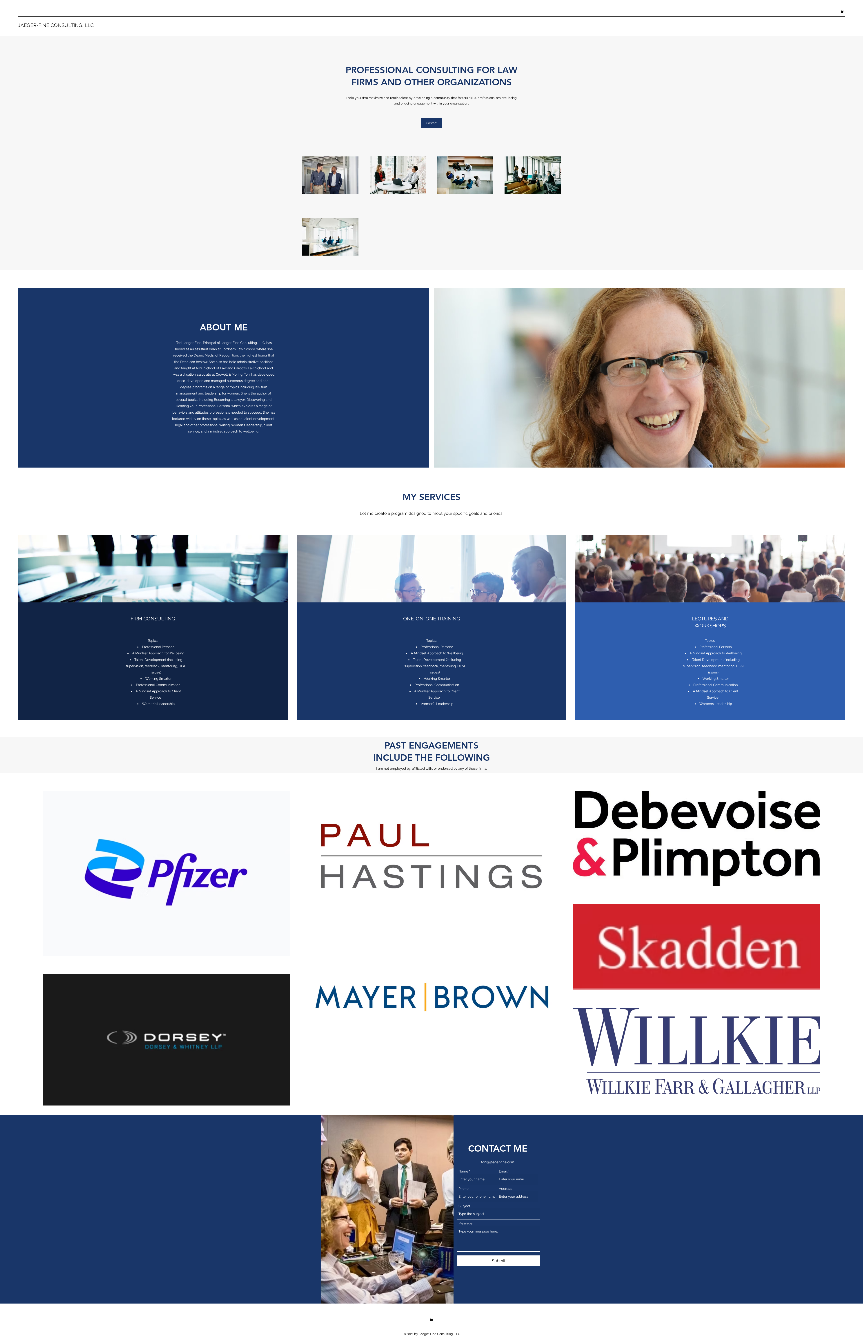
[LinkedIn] (843, 11)
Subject (464, 1206)
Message (465, 1223)
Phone (463, 1188)
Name (463, 1171)
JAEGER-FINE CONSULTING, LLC (56, 25)
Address (505, 1188)
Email (503, 1171)
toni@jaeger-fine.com (497, 1162)
